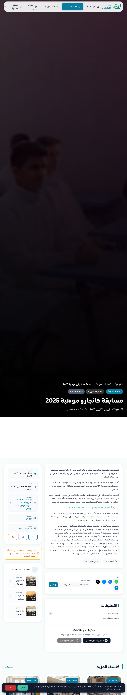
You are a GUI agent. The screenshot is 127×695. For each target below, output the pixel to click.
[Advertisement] (63, 435)
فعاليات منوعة (103, 384)
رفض (10, 688)
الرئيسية (119, 384)
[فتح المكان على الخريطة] (11, 503)
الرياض (28, 519)
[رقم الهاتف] (12, 537)
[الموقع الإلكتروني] (33, 537)
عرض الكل (8, 667)
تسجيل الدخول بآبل (67, 640)
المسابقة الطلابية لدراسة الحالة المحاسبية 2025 (89, 508)
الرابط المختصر (85, 580)
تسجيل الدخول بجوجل (96, 640)
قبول (22, 688)
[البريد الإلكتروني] (22, 537)
